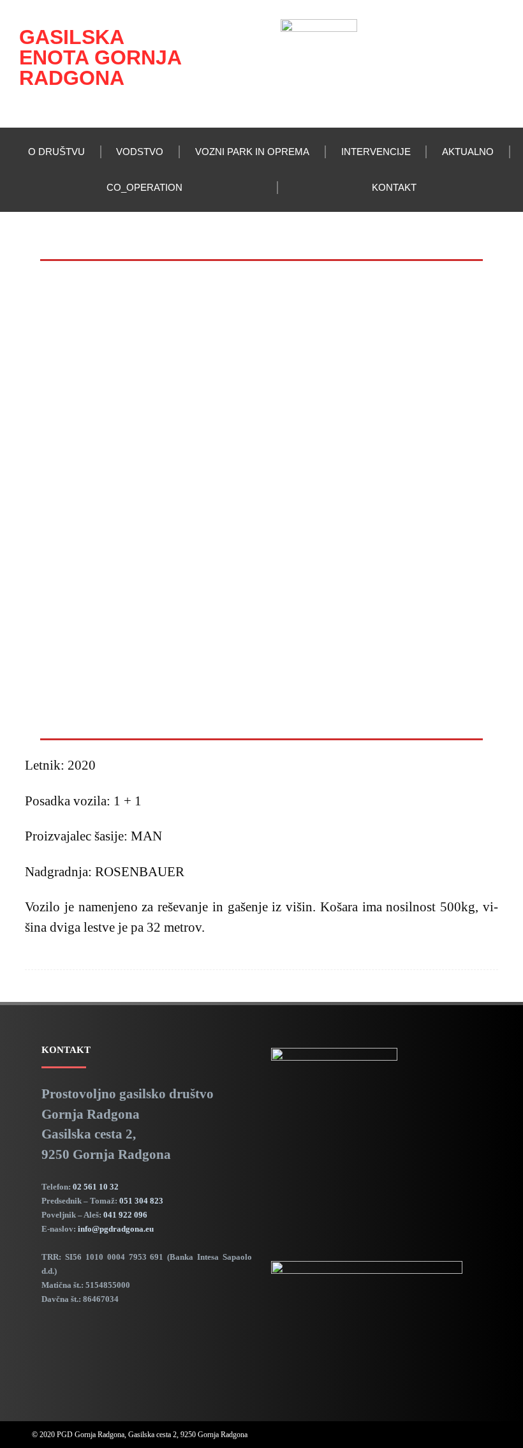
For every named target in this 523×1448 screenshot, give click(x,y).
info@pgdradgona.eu (116, 1229)
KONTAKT (394, 187)
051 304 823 (141, 1200)
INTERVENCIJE (376, 151)
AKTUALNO (468, 151)
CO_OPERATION (144, 187)
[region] (261, 499)
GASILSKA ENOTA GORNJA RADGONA (100, 57)
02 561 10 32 (96, 1186)
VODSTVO (139, 151)
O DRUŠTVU (56, 151)
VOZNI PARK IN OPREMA (252, 151)
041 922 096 (125, 1215)
